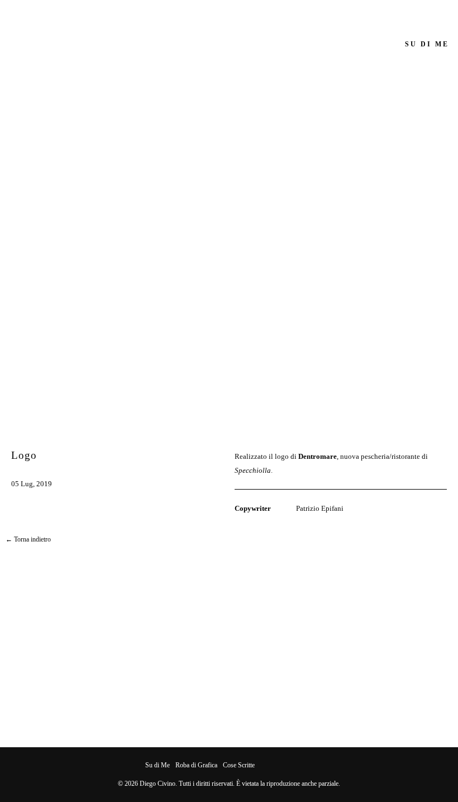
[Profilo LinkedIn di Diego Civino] (305, 765)
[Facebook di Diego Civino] (262, 765)
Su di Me (157, 765)
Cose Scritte (239, 765)
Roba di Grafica (196, 765)
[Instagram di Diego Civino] (273, 765)
